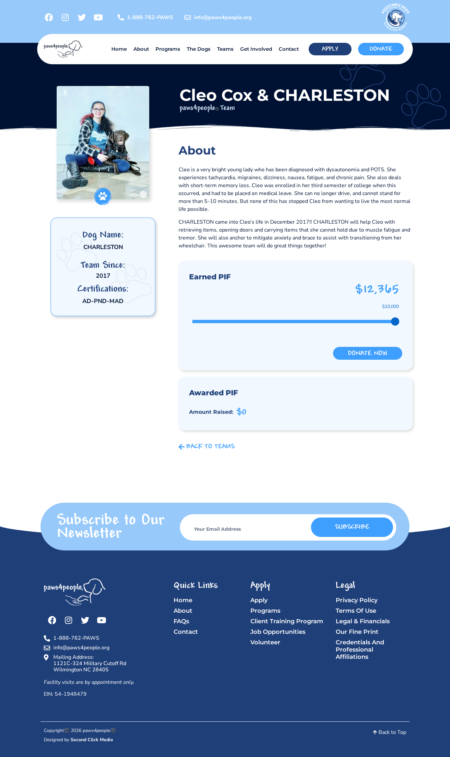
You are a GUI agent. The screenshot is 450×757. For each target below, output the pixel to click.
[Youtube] (98, 17)
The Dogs (199, 49)
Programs (167, 49)
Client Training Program (286, 621)
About (141, 49)
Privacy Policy (357, 600)
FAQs (181, 621)
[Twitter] (81, 17)
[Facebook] (49, 17)
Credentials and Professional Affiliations (360, 649)
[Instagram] (65, 17)
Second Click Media (91, 740)
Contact (289, 49)
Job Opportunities (277, 631)
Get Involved (256, 49)
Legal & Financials (363, 621)
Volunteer (265, 642)
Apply (258, 600)
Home (119, 49)
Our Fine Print (357, 631)
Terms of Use (356, 610)
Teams (225, 49)
